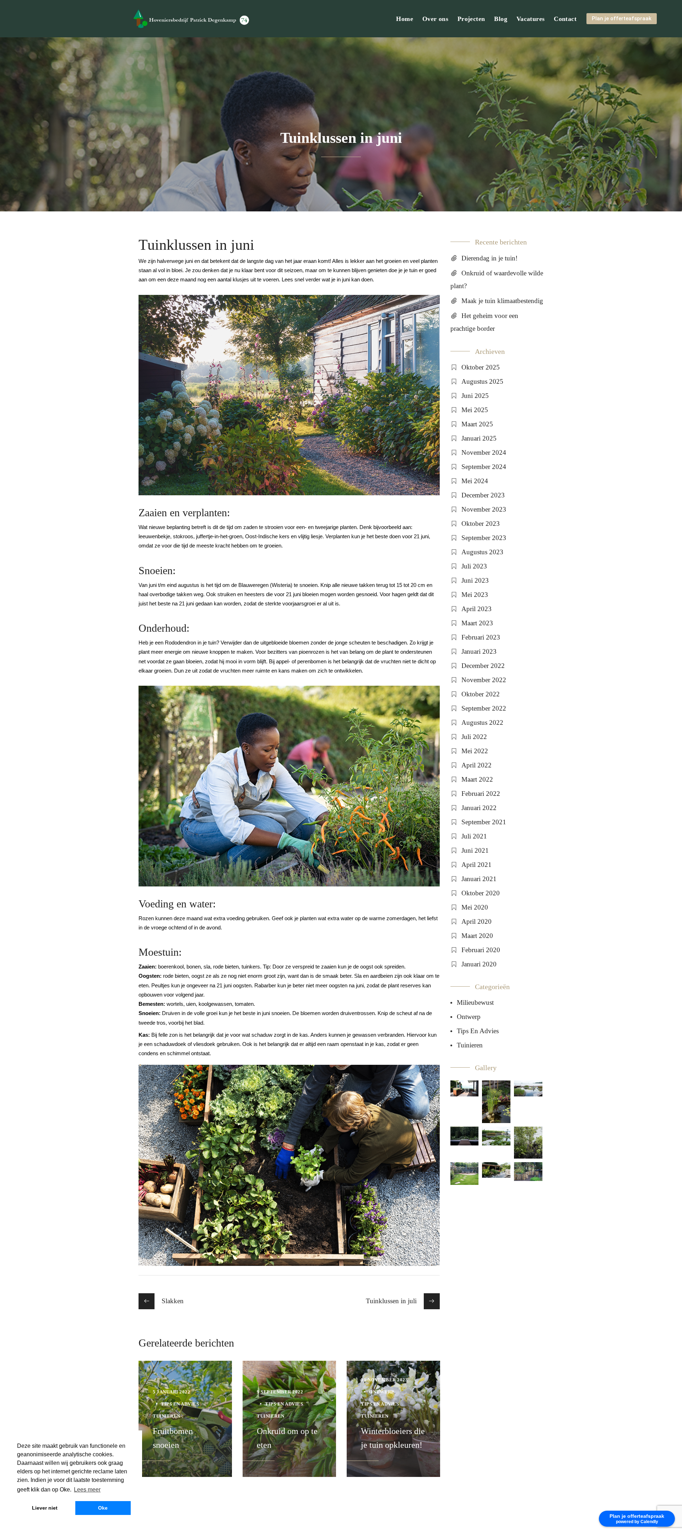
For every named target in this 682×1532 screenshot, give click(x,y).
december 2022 (483, 665)
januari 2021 (479, 879)
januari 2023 (479, 651)
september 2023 (483, 537)
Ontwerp (381, 1392)
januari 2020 (479, 964)
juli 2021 (474, 836)
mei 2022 (474, 751)
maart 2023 (477, 623)
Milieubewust (475, 1002)
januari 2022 (479, 807)
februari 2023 (480, 637)
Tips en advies (180, 1404)
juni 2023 (475, 580)
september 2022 (483, 708)
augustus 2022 (482, 722)
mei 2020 (474, 907)
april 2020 (476, 921)
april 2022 (476, 765)
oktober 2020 (480, 893)
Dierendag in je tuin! (489, 258)
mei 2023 (474, 594)
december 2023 (483, 495)
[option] (185, 1419)
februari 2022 (480, 793)
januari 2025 (479, 438)
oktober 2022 (480, 694)
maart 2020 (477, 935)
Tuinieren (166, 1416)
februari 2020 (480, 950)
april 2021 (476, 864)
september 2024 (483, 466)
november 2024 (483, 452)
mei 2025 (474, 410)
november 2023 (483, 509)
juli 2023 (474, 566)
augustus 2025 (482, 381)
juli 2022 (474, 736)
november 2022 (483, 680)
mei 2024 (474, 481)
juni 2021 (475, 850)
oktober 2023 (480, 523)
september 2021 (483, 822)
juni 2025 (475, 395)
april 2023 (476, 609)
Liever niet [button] (45, 1508)
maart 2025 (477, 424)
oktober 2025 (480, 367)
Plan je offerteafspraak (621, 18)
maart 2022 (477, 779)
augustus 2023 (482, 552)
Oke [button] (103, 1508)
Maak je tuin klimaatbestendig (502, 300)
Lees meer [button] (87, 1490)
